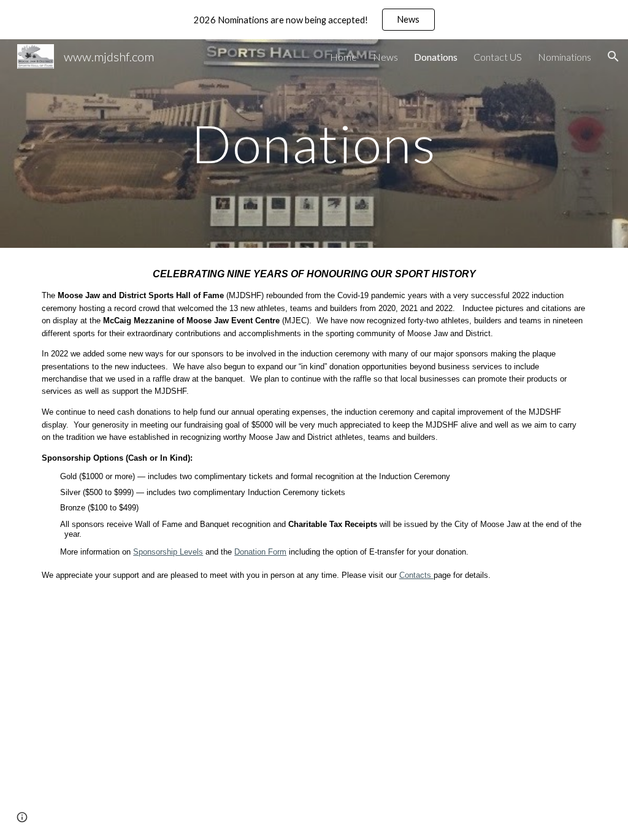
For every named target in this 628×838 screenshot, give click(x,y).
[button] (613, 56)
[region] (314, 19)
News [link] (385, 57)
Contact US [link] (497, 57)
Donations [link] (436, 57)
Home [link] (343, 57)
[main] (313, 143)
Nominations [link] (564, 57)
